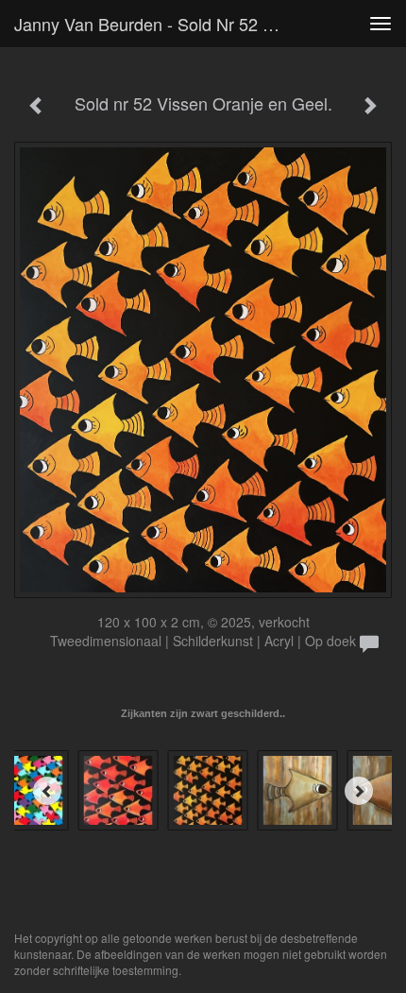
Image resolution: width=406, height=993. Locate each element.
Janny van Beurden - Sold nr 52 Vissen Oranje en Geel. (154, 23)
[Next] (359, 791)
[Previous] (47, 791)
